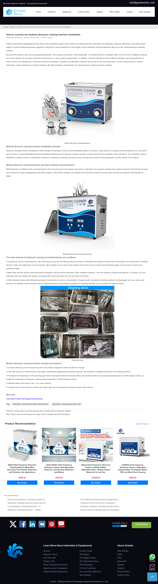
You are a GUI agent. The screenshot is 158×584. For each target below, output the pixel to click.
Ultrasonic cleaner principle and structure (30, 404)
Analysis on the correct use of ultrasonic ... (98, 503)
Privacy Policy (123, 572)
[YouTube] (61, 525)
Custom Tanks (86, 551)
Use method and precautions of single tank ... (100, 499)
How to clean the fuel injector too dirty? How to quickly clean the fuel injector (40, 414)
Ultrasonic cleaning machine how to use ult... (27, 503)
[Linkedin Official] (32, 525)
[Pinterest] (51, 525)
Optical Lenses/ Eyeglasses (55, 568)
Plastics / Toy (49, 561)
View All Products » (143, 424)
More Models (85, 575)
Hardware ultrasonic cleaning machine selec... (100, 506)
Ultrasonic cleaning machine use (66, 404)
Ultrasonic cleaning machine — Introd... (25, 510)
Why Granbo (122, 551)
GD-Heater (84, 554)
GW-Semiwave (86, 565)
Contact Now (141, 524)
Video (119, 554)
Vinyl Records (49, 558)
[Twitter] (13, 525)
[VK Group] (42, 525)
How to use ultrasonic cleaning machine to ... (27, 499)
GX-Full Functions (88, 568)
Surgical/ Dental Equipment (55, 572)
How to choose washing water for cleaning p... (100, 510)
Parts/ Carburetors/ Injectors (55, 565)
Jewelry (46, 551)
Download (121, 561)
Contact (120, 568)
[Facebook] (22, 525)
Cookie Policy (123, 575)
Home (5, 27)
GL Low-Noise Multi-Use (90, 572)
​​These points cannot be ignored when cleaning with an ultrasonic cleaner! (42, 411)
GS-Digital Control (88, 558)
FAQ (119, 558)
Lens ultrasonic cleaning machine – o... (25, 506)
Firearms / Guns (50, 554)
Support (13, 27)
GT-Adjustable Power (89, 561)
